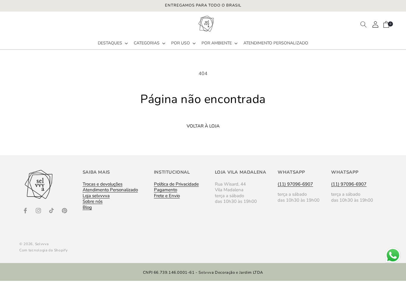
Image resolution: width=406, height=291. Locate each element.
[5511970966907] (393, 262)
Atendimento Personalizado (110, 189)
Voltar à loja (203, 126)
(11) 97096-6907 (295, 184)
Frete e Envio (167, 195)
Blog (87, 207)
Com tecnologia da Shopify (43, 250)
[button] (112, 43)
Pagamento (165, 189)
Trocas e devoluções (102, 185)
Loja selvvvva (96, 195)
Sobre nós (93, 201)
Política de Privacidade (176, 185)
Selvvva (42, 244)
